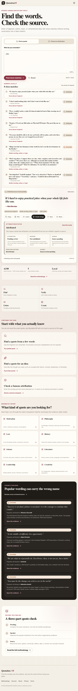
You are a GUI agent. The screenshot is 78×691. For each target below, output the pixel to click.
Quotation (7, 670)
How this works (67, 225)
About (20, 681)
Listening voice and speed (39, 258)
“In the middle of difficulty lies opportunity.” (25, 534)
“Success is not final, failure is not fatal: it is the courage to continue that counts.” (37, 508)
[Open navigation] (74, 3)
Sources (14, 681)
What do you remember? (12, 47)
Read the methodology (38, 276)
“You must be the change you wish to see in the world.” (29, 581)
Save (51, 217)
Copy (9, 217)
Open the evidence (13, 521)
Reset (33, 78)
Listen (27, 217)
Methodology (5, 681)
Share (60, 217)
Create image (39, 217)
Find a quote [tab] (23, 41)
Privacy (26, 681)
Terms (32, 681)
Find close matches (14, 78)
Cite (18, 217)
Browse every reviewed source (15, 494)
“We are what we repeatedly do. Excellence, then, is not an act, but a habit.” (38, 558)
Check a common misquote (12, 393)
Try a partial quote (9, 348)
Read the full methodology (17, 650)
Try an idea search (9, 371)
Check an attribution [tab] (58, 41)
